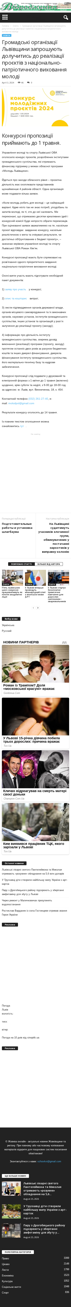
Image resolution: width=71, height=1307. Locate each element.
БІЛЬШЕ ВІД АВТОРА (48, 564)
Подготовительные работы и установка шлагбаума (17, 528)
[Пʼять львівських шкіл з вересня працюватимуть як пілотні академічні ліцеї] (12, 578)
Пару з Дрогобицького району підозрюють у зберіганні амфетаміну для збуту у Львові (33, 892)
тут (23, 426)
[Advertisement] (35, 473)
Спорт (5, 1292)
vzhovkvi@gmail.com (49, 1161)
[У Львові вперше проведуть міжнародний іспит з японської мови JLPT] (35, 578)
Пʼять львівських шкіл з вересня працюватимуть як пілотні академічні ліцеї (12, 592)
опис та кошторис (17, 298)
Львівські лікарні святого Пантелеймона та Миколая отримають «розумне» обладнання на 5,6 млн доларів (33, 871)
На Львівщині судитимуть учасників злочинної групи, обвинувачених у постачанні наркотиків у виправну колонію (53, 537)
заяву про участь (16, 289)
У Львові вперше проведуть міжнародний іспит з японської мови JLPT (35, 592)
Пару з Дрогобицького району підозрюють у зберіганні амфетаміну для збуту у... (44, 1228)
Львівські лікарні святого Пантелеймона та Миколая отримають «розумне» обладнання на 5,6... (42, 1188)
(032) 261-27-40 (38, 398)
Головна (5, 26)
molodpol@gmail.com (22, 403)
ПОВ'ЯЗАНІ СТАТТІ (21, 564)
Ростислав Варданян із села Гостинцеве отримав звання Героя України (34, 912)
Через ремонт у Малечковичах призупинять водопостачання (27, 902)
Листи (5, 1269)
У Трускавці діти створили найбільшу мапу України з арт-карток (34, 881)
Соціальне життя (11, 1287)
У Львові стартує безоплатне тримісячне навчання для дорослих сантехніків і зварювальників (57, 594)
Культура (7, 1281)
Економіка (7, 1275)
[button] (65, 17)
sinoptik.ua (33, 1037)
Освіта (6, 35)
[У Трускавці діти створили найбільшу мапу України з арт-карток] (11, 1211)
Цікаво (5, 1264)
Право (5, 1258)
